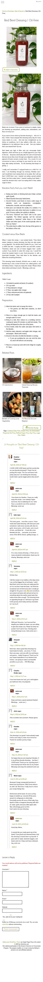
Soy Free (33, 433)
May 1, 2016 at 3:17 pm (19, 697)
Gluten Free (25, 431)
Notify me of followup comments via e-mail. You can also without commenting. (20, 923)
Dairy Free (16, 431)
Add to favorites (12, 70)
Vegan (23, 435)
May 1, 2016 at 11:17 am (18, 676)
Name (4, 890)
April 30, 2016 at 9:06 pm (20, 494)
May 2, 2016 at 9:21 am (19, 619)
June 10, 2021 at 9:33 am (20, 824)
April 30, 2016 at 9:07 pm (20, 549)
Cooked (9, 431)
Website (4, 907)
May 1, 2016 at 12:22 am (18, 572)
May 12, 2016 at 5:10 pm (18, 732)
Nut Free (12, 433)
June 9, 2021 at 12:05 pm (18, 779)
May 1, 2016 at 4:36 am (18, 645)
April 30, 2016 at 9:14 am (18, 518)
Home (4, 11)
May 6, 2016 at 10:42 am (18, 714)
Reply (12, 483)
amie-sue (19, 818)
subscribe (5, 924)
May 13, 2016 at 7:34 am (20, 755)
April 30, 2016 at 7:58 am (18, 465)
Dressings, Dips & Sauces (16, 11)
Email (4, 899)
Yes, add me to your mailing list (12, 917)
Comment (5, 869)
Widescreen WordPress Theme (12, 942)
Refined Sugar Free (22, 433)
